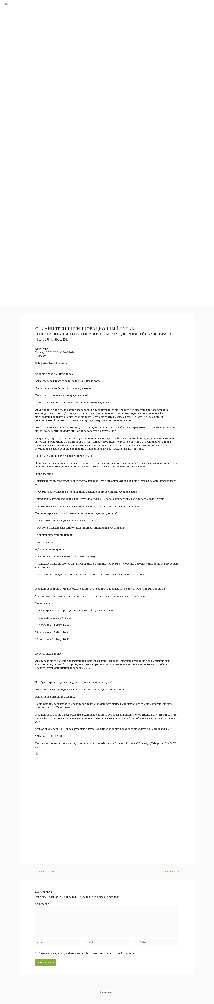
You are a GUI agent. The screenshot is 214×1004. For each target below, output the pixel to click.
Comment (42, 903)
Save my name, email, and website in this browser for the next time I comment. (87, 953)
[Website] (157, 942)
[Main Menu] (107, 301)
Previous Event (42, 871)
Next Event (174, 871)
